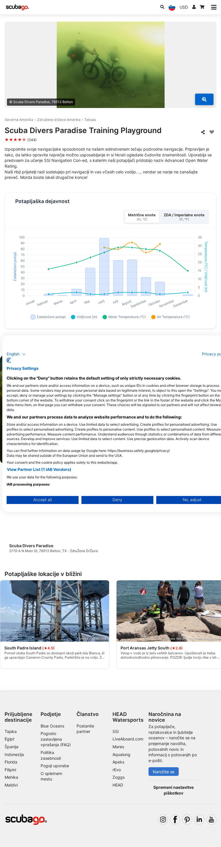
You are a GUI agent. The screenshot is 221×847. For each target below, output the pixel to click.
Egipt (9, 738)
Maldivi (11, 784)
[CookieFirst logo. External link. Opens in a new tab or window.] (9, 360)
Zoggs (119, 777)
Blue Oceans (52, 725)
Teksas (90, 120)
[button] (16, 354)
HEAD (118, 784)
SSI (116, 731)
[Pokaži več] (204, 99)
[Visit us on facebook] (175, 819)
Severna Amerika (19, 120)
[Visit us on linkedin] (199, 819)
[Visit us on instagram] (163, 819)
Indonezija (14, 754)
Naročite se (163, 771)
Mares (118, 746)
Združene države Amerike (59, 120)
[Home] (17, 7)
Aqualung (121, 754)
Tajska (11, 731)
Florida (11, 761)
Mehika (11, 777)
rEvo (117, 769)
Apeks (118, 761)
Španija (11, 746)
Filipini (10, 769)
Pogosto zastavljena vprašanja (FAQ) (56, 739)
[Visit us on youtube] (211, 819)
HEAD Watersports (128, 717)
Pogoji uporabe (55, 765)
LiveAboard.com (128, 738)
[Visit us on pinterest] (187, 819)
